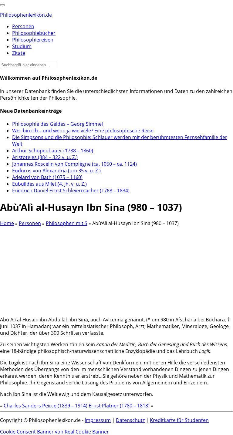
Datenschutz (130, 420)
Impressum (98, 420)
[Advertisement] (116, 269)
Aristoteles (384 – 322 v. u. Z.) (45, 157)
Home (7, 223)
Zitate (18, 53)
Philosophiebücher (34, 33)
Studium (22, 46)
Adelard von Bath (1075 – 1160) (47, 177)
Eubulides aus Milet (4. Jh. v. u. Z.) (49, 184)
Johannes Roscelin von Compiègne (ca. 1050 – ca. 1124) (74, 164)
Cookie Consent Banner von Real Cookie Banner (54, 431)
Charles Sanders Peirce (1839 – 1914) (45, 405)
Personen (23, 26)
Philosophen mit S (66, 223)
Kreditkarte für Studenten (179, 420)
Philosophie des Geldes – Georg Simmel (57, 124)
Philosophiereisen (32, 39)
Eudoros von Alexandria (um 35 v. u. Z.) (56, 170)
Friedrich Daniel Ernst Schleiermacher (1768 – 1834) (71, 190)
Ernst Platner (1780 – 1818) (119, 405)
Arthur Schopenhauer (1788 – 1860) (52, 150)
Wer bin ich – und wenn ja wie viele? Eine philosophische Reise (83, 130)
